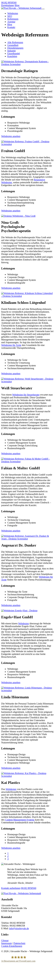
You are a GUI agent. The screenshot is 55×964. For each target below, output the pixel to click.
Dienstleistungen (15, 48)
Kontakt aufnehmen (10, 888)
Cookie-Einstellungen (11, 946)
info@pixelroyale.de (19, 928)
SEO (9, 16)
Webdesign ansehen (10, 136)
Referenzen (12, 19)
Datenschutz (19, 943)
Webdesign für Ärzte (11, 345)
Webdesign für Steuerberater (26, 394)
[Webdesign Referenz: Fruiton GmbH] (27, 144)
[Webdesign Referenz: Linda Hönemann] (27, 690)
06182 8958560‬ (8, 2)
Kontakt (11, 27)
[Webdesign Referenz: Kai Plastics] (27, 776)
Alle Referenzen (15, 42)
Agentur (11, 21)
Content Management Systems (19, 819)
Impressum (6, 943)
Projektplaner (7, 5)
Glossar (5, 940)
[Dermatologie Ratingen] (27, 64)
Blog (17, 5)
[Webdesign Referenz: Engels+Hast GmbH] (19, 610)
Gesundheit (12, 45)
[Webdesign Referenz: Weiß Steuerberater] (27, 381)
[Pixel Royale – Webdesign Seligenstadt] (21, 8)
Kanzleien (12, 56)
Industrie (11, 50)
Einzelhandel (13, 53)
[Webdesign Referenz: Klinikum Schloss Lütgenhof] (27, 296)
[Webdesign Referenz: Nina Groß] (18, 216)
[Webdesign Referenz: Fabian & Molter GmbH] (27, 461)
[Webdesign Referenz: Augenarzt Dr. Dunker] (27, 538)
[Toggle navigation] (43, 8)
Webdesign (12, 13)
